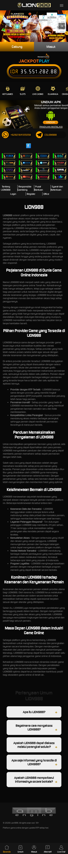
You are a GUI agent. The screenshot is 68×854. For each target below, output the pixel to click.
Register (31, 194)
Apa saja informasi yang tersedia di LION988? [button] (34, 762)
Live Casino (37, 94)
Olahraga (53, 94)
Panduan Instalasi (51, 127)
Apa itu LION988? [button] (34, 712)
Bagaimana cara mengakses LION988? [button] (34, 727)
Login (13, 194)
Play (44, 61)
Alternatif (48, 851)
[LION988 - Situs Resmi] (34, 5)
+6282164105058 (21, 134)
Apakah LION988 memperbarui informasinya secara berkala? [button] (34, 779)
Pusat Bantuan (38, 188)
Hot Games (7, 94)
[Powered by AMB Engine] (34, 816)
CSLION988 (51, 134)
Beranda (7, 851)
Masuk (51, 47)
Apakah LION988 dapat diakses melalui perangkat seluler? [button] (34, 745)
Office (46, 194)
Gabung (17, 47)
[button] (6, 26)
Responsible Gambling (24, 188)
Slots (23, 94)
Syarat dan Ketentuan (57, 188)
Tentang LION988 (5, 188)
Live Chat (61, 851)
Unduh (50, 122)
